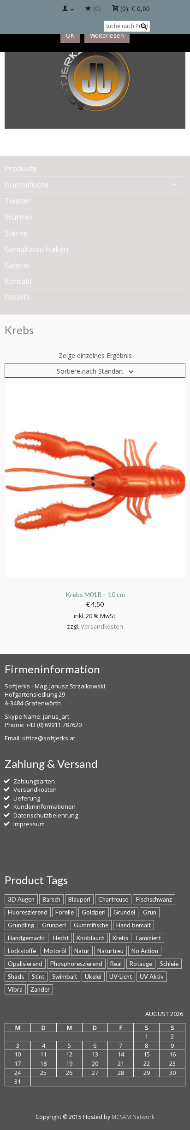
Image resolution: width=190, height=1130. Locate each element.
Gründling (21, 925)
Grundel (124, 912)
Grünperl (54, 925)
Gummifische (91, 925)
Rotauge (141, 963)
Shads (16, 976)
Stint (38, 976)
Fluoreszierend (28, 912)
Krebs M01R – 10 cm (95, 594)
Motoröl (55, 950)
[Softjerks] (95, 79)
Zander (40, 989)
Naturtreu (110, 950)
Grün (149, 912)
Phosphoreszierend (76, 963)
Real (116, 963)
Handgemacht (26, 938)
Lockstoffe (22, 950)
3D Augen (21, 899)
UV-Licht (120, 976)
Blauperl (79, 899)
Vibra (15, 989)
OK (70, 35)
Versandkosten (102, 626)
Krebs (120, 938)
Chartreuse (113, 899)
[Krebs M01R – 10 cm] (95, 480)
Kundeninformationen (44, 806)
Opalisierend (25, 963)
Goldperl (94, 912)
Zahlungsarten (34, 781)
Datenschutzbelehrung (45, 815)
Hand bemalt (133, 925)
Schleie (169, 963)
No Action (144, 950)
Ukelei (93, 976)
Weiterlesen (107, 35)
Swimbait (64, 976)
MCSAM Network (133, 1117)
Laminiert (148, 938)
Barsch (51, 899)
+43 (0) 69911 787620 (54, 725)
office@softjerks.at (48, 738)
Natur (81, 950)
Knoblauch (91, 938)
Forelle (64, 912)
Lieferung (26, 798)
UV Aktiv (152, 976)
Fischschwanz (154, 899)
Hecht (61, 938)
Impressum (29, 824)
